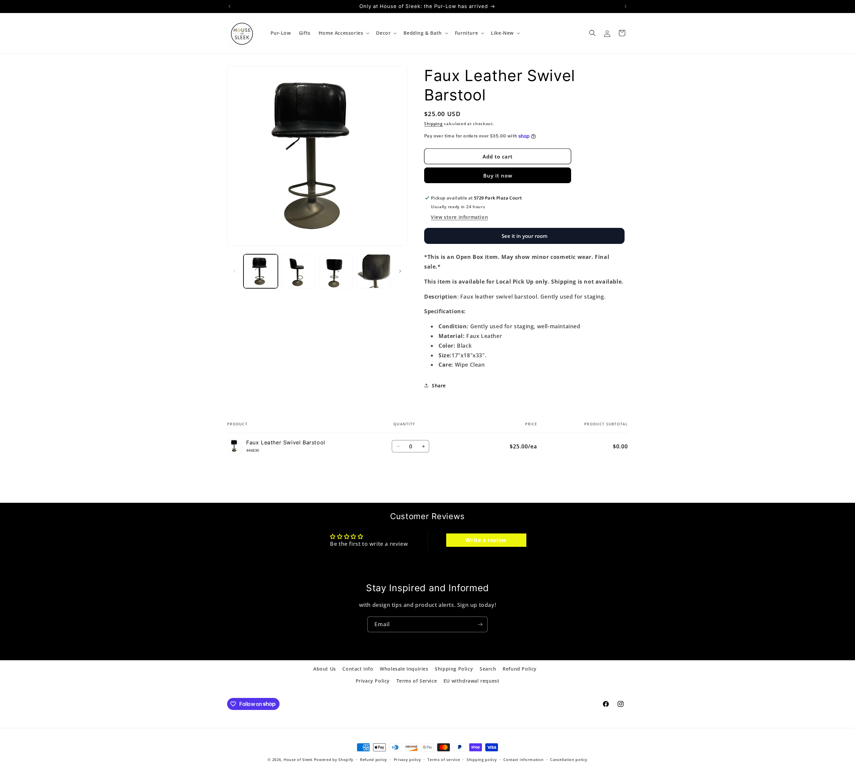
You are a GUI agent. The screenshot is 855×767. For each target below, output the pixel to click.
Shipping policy (482, 759)
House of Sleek (298, 759)
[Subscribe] (480, 624)
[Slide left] (234, 271)
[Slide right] (400, 271)
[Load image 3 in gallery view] (336, 271)
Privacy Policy (373, 680)
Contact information (523, 759)
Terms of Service (416, 680)
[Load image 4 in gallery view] (373, 271)
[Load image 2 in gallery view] (298, 271)
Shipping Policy (454, 669)
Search (488, 669)
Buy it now (497, 175)
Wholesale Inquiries (404, 669)
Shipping (433, 123)
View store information (459, 217)
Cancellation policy (568, 759)
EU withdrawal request (472, 680)
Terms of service (444, 759)
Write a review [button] (486, 540)
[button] (343, 33)
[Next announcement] (625, 6)
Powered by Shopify (334, 759)
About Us (324, 669)
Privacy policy (407, 759)
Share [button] (439, 385)
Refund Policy (520, 669)
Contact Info (357, 669)
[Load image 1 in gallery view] (260, 271)
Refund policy (373, 759)
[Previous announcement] (229, 6)
